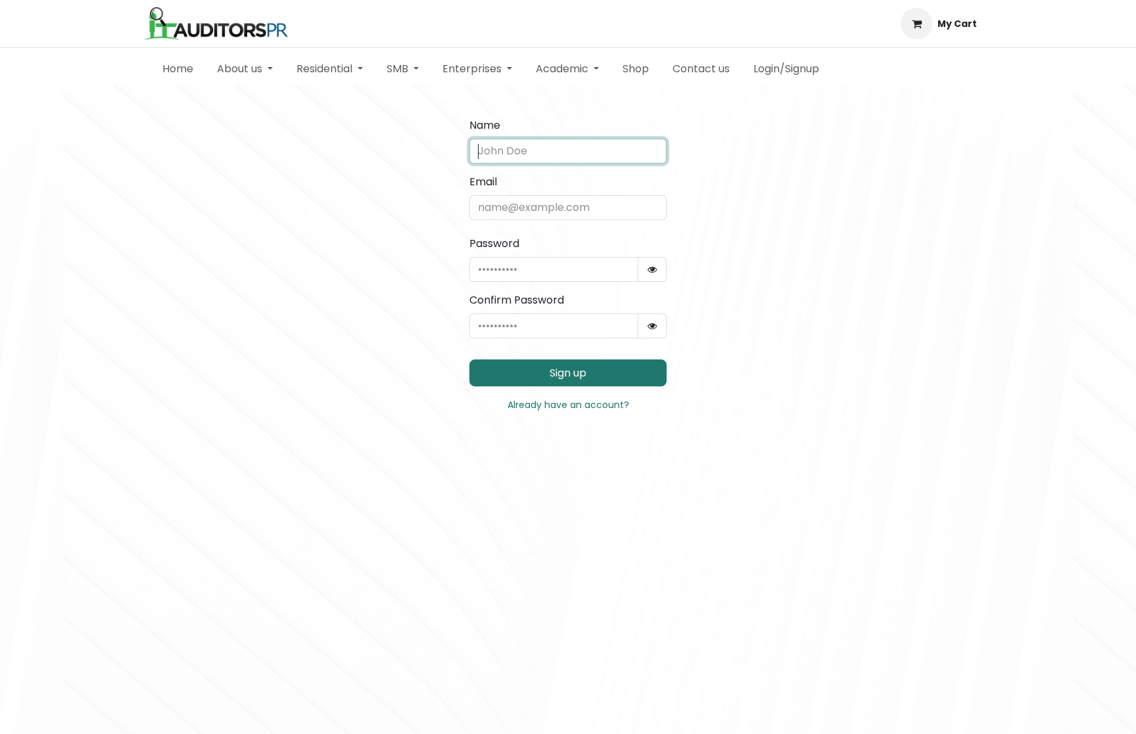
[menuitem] (178, 69)
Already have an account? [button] (568, 404)
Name (484, 125)
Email (483, 181)
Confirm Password (516, 300)
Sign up (568, 372)
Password (494, 243)
